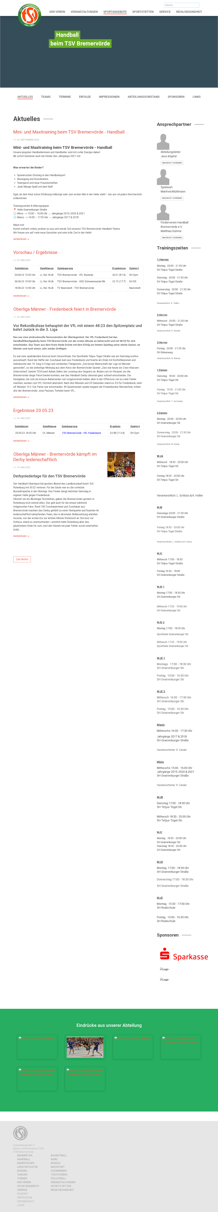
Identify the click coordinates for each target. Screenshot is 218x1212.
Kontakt (22, 1193)
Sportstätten (61, 1186)
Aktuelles (25, 96)
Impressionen (109, 96)
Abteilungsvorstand (144, 96)
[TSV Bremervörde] (30, 15)
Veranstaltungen (63, 1182)
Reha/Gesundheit (62, 1189)
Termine (65, 96)
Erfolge (85, 96)
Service (22, 1189)
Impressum (24, 1197)
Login (20, 1205)
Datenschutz (25, 1201)
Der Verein (24, 1182)
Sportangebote (28, 1186)
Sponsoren (176, 96)
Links (197, 96)
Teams (46, 96)
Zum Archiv (22, 559)
